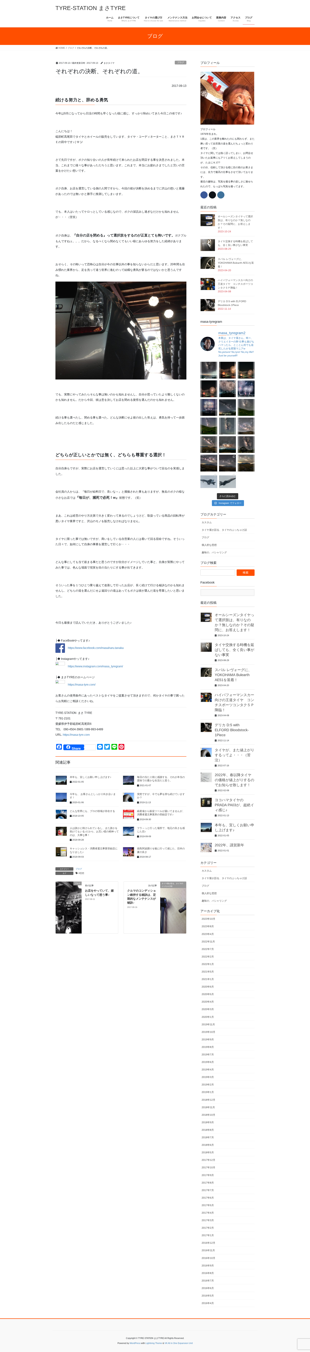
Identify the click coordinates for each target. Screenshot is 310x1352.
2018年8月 (208, 1129)
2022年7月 (208, 949)
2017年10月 (208, 1167)
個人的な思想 (209, 544)
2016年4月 (208, 1303)
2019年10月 (208, 1032)
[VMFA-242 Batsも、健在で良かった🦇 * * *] (227, 481)
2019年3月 (208, 1077)
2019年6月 (208, 1062)
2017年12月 (208, 1159)
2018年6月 (208, 1144)
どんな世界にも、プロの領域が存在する (92, 811)
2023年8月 (208, 926)
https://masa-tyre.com (76, 734)
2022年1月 (208, 964)
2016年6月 (208, 1288)
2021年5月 (208, 971)
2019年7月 (208, 1054)
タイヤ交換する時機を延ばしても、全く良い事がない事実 (234, 650)
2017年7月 (208, 1190)
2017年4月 (208, 1212)
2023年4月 (208, 934)
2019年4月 (208, 1069)
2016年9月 (208, 1265)
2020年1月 (208, 1016)
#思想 (81, 873)
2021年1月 (208, 979)
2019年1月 (208, 1092)
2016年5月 (208, 1295)
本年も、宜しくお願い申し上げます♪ (90, 777)
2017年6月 (208, 1197)
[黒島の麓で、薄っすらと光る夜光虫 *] (227, 426)
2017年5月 (208, 1205)
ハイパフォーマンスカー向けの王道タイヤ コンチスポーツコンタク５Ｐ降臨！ (235, 284)
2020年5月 (208, 994)
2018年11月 (208, 1107)
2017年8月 (208, 1182)
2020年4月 (208, 1001)
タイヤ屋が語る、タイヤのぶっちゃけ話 (224, 529)
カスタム (207, 522)
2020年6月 (208, 986)
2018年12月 (208, 1099)
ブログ (180, 62)
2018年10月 (208, 1114)
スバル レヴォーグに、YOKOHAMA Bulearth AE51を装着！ (236, 263)
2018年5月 (208, 1152)
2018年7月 (208, 1137)
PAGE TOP (299, 1308)
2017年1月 (208, 1235)
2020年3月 (208, 1009)
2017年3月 (208, 1220)
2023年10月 (208, 918)
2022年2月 (208, 956)
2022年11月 (208, 941)
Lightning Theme (153, 1343)
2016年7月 (208, 1280)
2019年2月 (208, 1084)
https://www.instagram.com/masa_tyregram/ (95, 666)
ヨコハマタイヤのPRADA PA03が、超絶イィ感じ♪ (234, 805)
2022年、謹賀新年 (229, 845)
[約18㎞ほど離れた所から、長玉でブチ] (208, 388)
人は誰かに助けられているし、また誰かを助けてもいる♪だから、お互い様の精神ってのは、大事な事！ (94, 831)
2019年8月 (208, 1047)
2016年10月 (208, 1258)
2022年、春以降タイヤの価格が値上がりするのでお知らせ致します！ (234, 780)
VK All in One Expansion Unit (179, 1343)
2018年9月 (208, 1122)
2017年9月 (208, 1175)
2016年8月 (208, 1273)
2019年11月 (208, 1024)
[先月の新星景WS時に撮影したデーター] (208, 463)
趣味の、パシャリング (214, 552)
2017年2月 (208, 1227)
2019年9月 (208, 1039)
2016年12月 (208, 1242)
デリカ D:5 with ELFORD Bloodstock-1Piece (232, 730)
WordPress (135, 1343)
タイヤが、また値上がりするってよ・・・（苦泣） (234, 755)
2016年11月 (208, 1250)
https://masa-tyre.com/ (81, 684)
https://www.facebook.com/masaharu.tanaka (94, 647)
